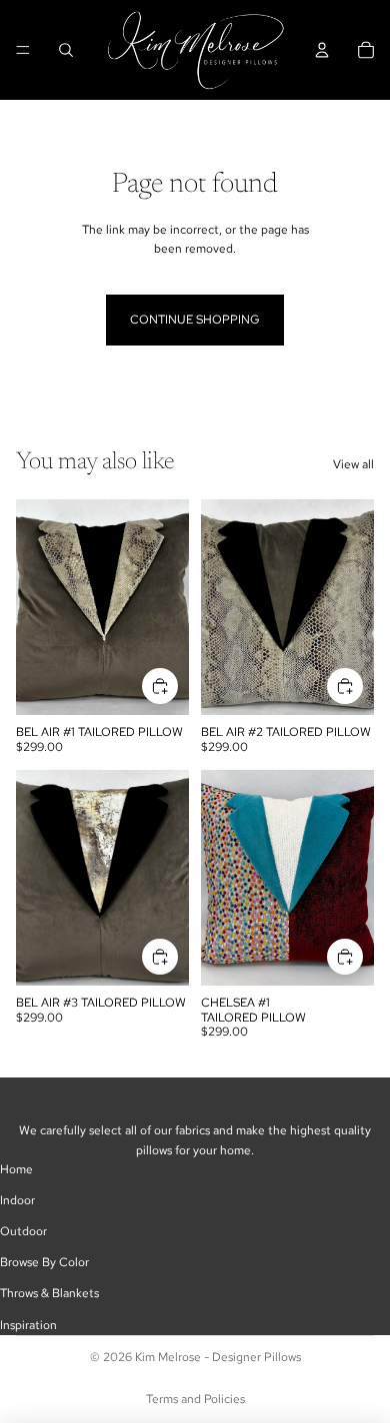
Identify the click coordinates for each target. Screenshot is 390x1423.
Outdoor (23, 1231)
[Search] (66, 50)
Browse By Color (44, 1262)
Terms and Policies (195, 1399)
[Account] (322, 50)
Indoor (17, 1200)
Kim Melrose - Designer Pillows (218, 1357)
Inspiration (28, 1325)
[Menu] (23, 50)
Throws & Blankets (49, 1293)
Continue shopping (195, 320)
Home (16, 1169)
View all (353, 464)
